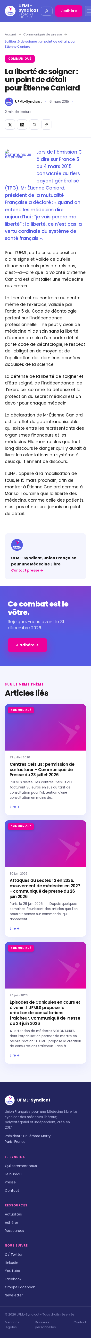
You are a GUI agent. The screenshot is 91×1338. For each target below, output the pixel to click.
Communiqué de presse (42, 34)
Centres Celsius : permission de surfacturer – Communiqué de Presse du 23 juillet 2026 (42, 769)
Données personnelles (45, 1324)
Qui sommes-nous (21, 1165)
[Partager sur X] (10, 124)
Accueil (11, 34)
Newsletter (14, 1295)
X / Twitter (14, 1254)
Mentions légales (12, 1324)
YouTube (12, 1270)
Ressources (14, 1230)
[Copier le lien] (46, 124)
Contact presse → (27, 570)
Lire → (15, 807)
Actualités (13, 1214)
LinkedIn (11, 1262)
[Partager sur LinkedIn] (22, 124)
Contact (12, 1190)
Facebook (13, 1279)
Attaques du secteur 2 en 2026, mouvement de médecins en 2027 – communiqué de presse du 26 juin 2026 (45, 888)
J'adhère (68, 10)
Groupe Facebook (20, 1287)
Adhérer (11, 1222)
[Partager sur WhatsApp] (34, 124)
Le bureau (13, 1174)
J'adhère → (27, 645)
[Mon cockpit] (47, 11)
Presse (10, 1182)
